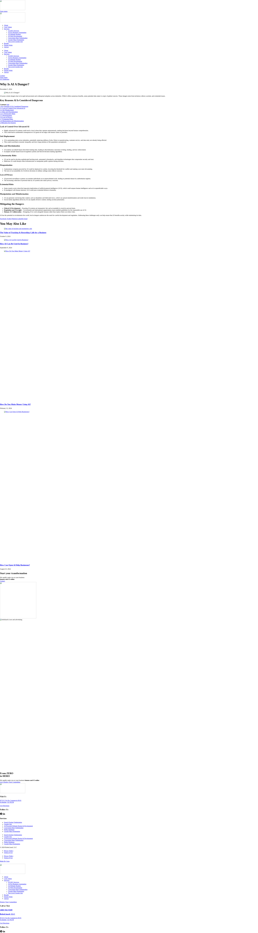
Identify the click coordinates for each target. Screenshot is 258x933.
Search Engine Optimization (13, 822)
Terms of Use (8, 852)
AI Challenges (4, 79)
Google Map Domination (16, 40)
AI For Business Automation (17, 32)
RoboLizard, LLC (7, 914)
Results (6, 43)
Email (25, 219)
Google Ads (8, 824)
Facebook (3, 219)
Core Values (8, 27)
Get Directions (4, 806)
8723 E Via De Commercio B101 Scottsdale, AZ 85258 (10, 801)
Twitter (9, 219)
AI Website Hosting (14, 34)
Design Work (8, 45)
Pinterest (14, 219)
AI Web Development (15, 36)
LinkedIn (20, 219)
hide (8, 104)
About (6, 25)
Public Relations (9, 829)
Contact (2, 76)
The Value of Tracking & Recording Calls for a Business (23, 232)
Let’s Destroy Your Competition (10, 782)
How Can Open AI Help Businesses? (15, 565)
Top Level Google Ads (15, 41)
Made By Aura (4, 861)
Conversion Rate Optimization (17, 38)
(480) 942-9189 (6, 910)
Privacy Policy (8, 851)
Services (6, 29)
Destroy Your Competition (8, 902)
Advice (6, 47)
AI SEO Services (13, 31)
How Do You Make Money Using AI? (15, 404)
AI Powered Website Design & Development (18, 826)
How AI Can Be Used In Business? (14, 244)
